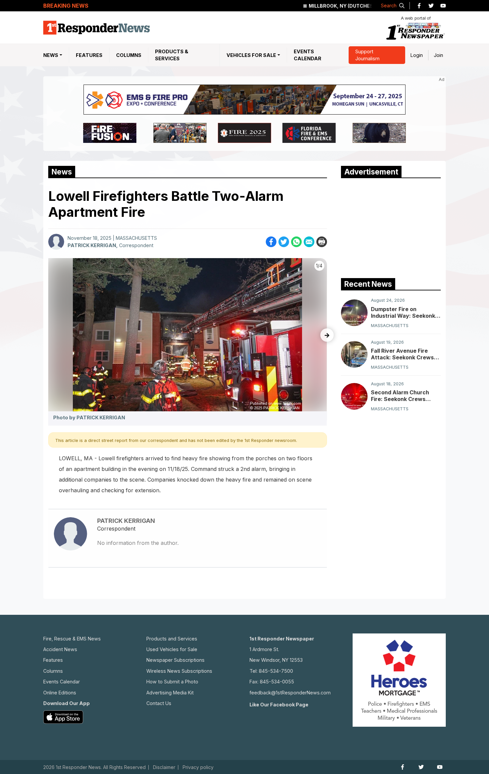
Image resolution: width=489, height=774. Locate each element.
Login (416, 55)
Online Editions (59, 692)
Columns (128, 55)
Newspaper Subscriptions (175, 660)
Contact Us (158, 703)
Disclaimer (164, 767)
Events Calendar (307, 55)
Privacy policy (198, 767)
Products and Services (171, 638)
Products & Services (171, 55)
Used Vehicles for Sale (171, 649)
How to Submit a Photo (172, 681)
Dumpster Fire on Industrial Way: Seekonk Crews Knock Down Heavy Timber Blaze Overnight (403, 312)
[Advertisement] (391, 226)
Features (89, 55)
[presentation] (327, 335)
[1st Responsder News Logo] (96, 28)
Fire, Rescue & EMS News (72, 638)
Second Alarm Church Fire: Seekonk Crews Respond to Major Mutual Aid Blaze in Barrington (404, 395)
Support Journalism (367, 55)
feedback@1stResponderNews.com (290, 692)
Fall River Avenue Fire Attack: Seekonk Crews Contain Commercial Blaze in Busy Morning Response (406, 353)
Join (438, 55)
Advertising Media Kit (170, 692)
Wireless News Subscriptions (179, 671)
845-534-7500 (276, 671)
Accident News (60, 649)
